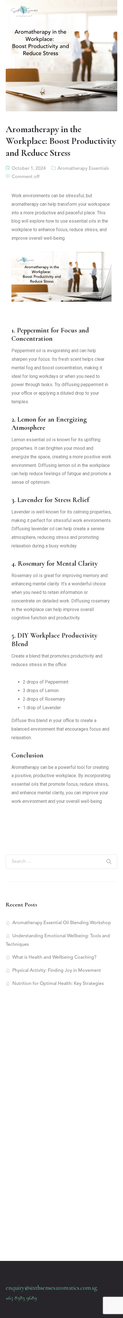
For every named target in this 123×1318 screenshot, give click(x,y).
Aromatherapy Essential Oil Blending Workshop (61, 923)
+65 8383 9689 (21, 1298)
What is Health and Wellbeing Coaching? (54, 957)
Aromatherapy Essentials (83, 168)
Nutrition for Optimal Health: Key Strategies (58, 984)
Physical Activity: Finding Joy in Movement (56, 970)
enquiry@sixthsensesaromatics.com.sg (51, 1287)
